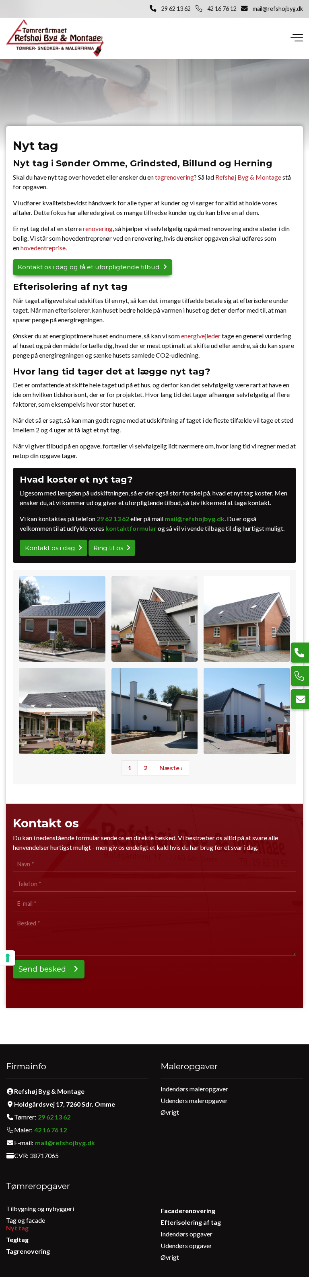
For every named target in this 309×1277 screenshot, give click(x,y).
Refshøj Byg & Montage (248, 177)
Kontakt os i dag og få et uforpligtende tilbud (89, 267)
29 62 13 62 (176, 8)
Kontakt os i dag (50, 548)
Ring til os (108, 548)
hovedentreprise (43, 248)
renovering (98, 228)
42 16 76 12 (222, 8)
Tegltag (17, 1239)
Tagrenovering (28, 1251)
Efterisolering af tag (191, 1222)
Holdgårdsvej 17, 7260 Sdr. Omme (64, 1104)
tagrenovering (174, 177)
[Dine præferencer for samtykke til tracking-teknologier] (7, 958)
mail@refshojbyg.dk (278, 8)
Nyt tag (17, 1228)
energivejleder (200, 336)
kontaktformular (131, 528)
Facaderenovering (188, 1210)
